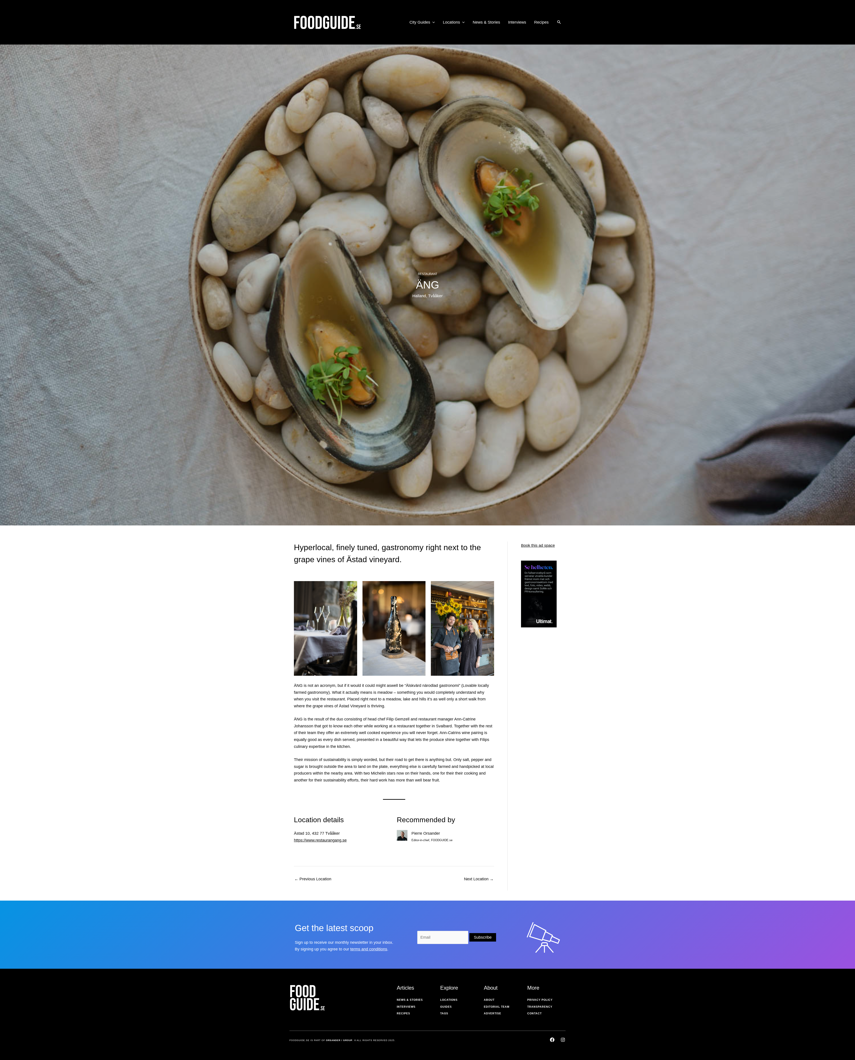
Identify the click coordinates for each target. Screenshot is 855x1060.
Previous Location (312, 879)
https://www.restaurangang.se (320, 840)
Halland (419, 296)
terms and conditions (368, 949)
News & (403, 999)
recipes (403, 1013)
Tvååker (435, 296)
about (489, 999)
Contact (534, 1013)
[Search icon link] (559, 22)
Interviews (406, 1006)
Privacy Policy (540, 999)
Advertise (492, 1013)
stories (416, 999)
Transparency (539, 1006)
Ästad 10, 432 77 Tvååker (317, 833)
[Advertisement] (539, 702)
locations (449, 999)
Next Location (479, 879)
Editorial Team (496, 1006)
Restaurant (427, 274)
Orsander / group (339, 1040)
